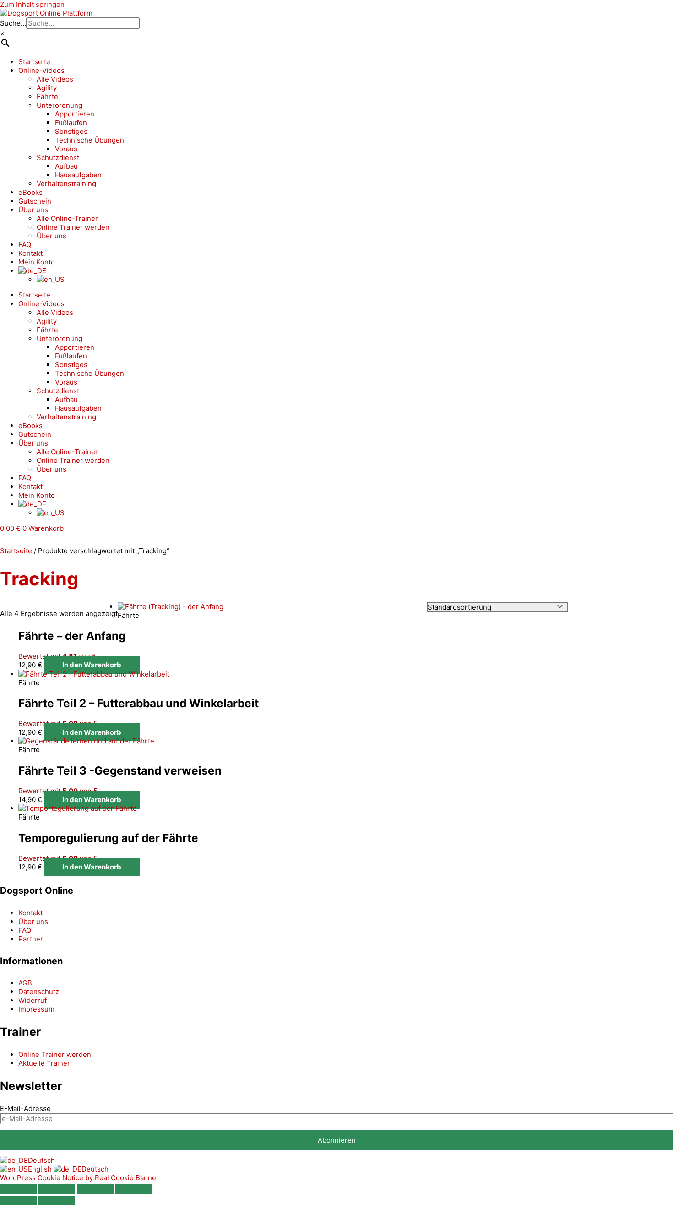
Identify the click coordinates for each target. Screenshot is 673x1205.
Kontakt (30, 253)
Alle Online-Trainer (67, 218)
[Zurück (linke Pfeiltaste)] (18, 1200)
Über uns (33, 209)
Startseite (34, 61)
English (41, 1169)
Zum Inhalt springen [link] (32, 4)
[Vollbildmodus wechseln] (56, 1189)
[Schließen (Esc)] (133, 1189)
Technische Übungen (89, 140)
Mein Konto (36, 262)
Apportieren (74, 114)
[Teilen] (95, 1189)
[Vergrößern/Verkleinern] (18, 1189)
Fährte (47, 96)
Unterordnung (59, 105)
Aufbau (66, 166)
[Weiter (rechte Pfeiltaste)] (56, 1200)
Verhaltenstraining (66, 183)
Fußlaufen (71, 122)
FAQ (24, 244)
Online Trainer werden (73, 227)
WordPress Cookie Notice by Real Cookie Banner (79, 1177)
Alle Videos (55, 79)
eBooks (30, 192)
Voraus (66, 148)
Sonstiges (71, 131)
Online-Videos (41, 70)
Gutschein (34, 201)
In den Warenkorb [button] (91, 664)
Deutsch (41, 1160)
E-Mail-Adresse (25, 1108)
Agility (47, 87)
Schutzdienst (58, 157)
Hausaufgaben (78, 175)
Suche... (13, 23)
